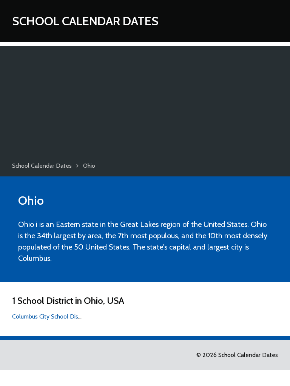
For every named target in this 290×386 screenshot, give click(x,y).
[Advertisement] (145, 99)
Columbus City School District (50, 316)
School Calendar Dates (85, 21)
